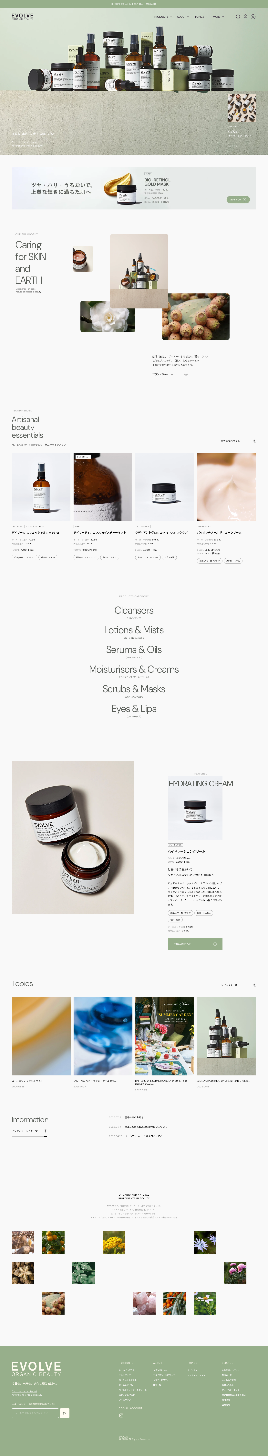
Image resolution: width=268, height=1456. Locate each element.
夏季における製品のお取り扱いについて (134, 4)
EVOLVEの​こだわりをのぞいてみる (241, 133)
